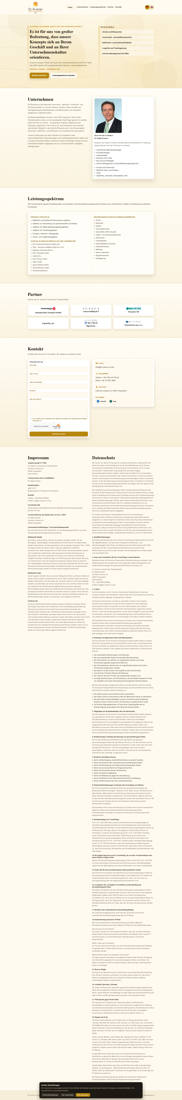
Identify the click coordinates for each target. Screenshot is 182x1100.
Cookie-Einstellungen (50, 1095)
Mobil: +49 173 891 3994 (106, 380)
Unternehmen (82, 7)
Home (70, 7)
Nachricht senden (58, 434)
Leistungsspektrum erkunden (63, 75)
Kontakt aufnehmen (39, 75)
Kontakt (118, 7)
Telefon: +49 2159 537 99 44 (107, 377)
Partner (111, 7)
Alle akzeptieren (83, 1095)
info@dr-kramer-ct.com (105, 367)
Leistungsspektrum (98, 7)
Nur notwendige (67, 1095)
